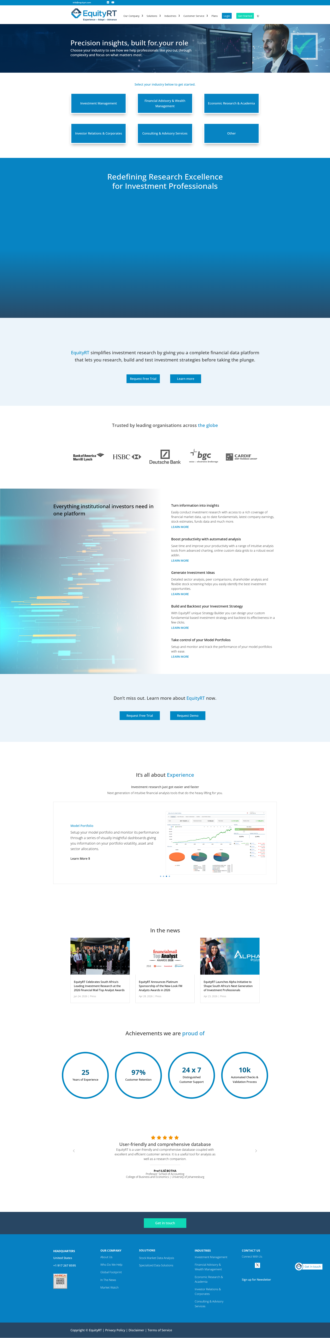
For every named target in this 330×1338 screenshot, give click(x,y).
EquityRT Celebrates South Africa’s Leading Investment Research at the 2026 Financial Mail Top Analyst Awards (99, 986)
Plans (214, 16)
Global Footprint (111, 1272)
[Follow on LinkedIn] (251, 1265)
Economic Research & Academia (231, 103)
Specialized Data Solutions (156, 1265)
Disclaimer (136, 1330)
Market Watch (109, 1287)
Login (227, 16)
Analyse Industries (83, 824)
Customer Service (193, 16)
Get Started (245, 16)
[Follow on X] (257, 1265)
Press (93, 996)
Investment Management (98, 103)
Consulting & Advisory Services (165, 133)
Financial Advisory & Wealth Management (165, 103)
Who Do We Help (111, 1265)
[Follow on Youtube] (270, 1265)
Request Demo (188, 715)
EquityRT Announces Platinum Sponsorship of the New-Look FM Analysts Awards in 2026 (160, 986)
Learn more (185, 379)
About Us (106, 1257)
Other (231, 133)
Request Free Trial (143, 379)
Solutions (152, 16)
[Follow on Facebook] (244, 1265)
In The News (108, 1280)
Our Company (131, 16)
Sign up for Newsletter (256, 1279)
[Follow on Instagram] (264, 1265)
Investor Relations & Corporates (98, 133)
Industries (170, 16)
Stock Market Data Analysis (156, 1258)
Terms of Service (160, 1330)
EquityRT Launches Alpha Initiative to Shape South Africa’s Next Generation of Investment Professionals (228, 986)
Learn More (180, 527)
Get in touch (165, 1223)
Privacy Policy (115, 1330)
